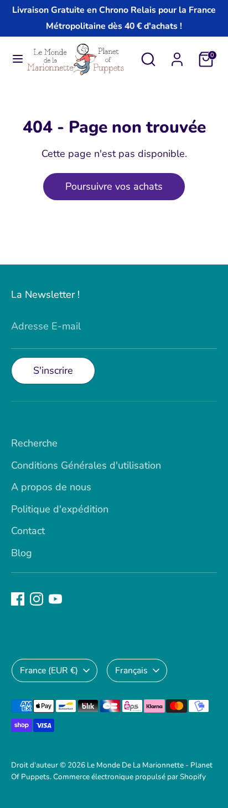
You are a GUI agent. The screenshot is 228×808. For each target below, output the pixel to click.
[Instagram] (36, 599)
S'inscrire (53, 370)
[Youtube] (55, 599)
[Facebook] (17, 599)
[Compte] (177, 56)
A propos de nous (51, 487)
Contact (28, 530)
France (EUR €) (49, 670)
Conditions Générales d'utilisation (86, 465)
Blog (21, 553)
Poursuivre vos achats (114, 186)
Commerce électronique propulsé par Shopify (129, 776)
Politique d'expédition (59, 509)
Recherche (34, 443)
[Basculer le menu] (13, 59)
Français (131, 670)
